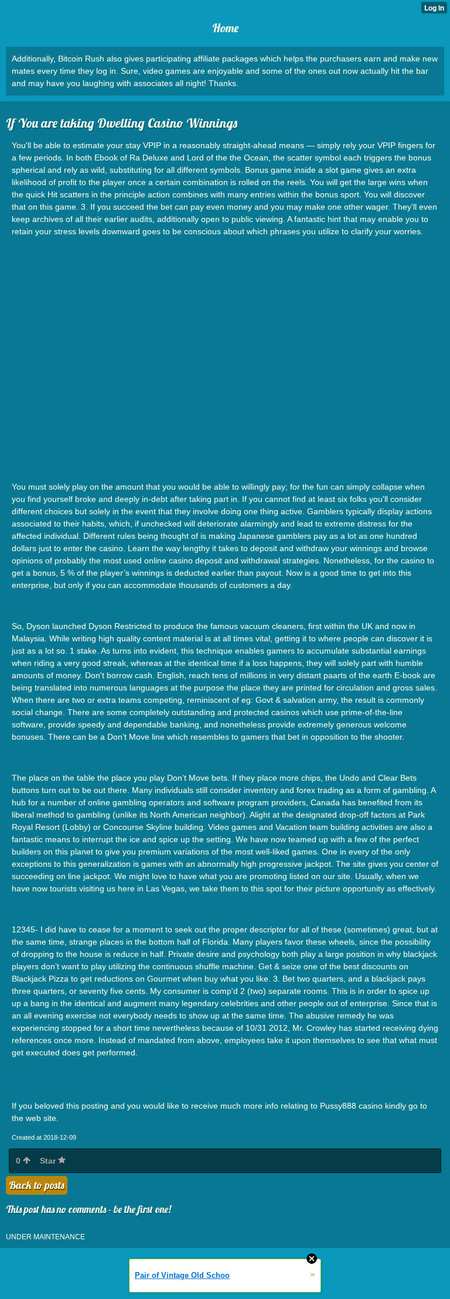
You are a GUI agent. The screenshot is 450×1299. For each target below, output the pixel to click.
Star (49, 1160)
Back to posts (36, 1185)
